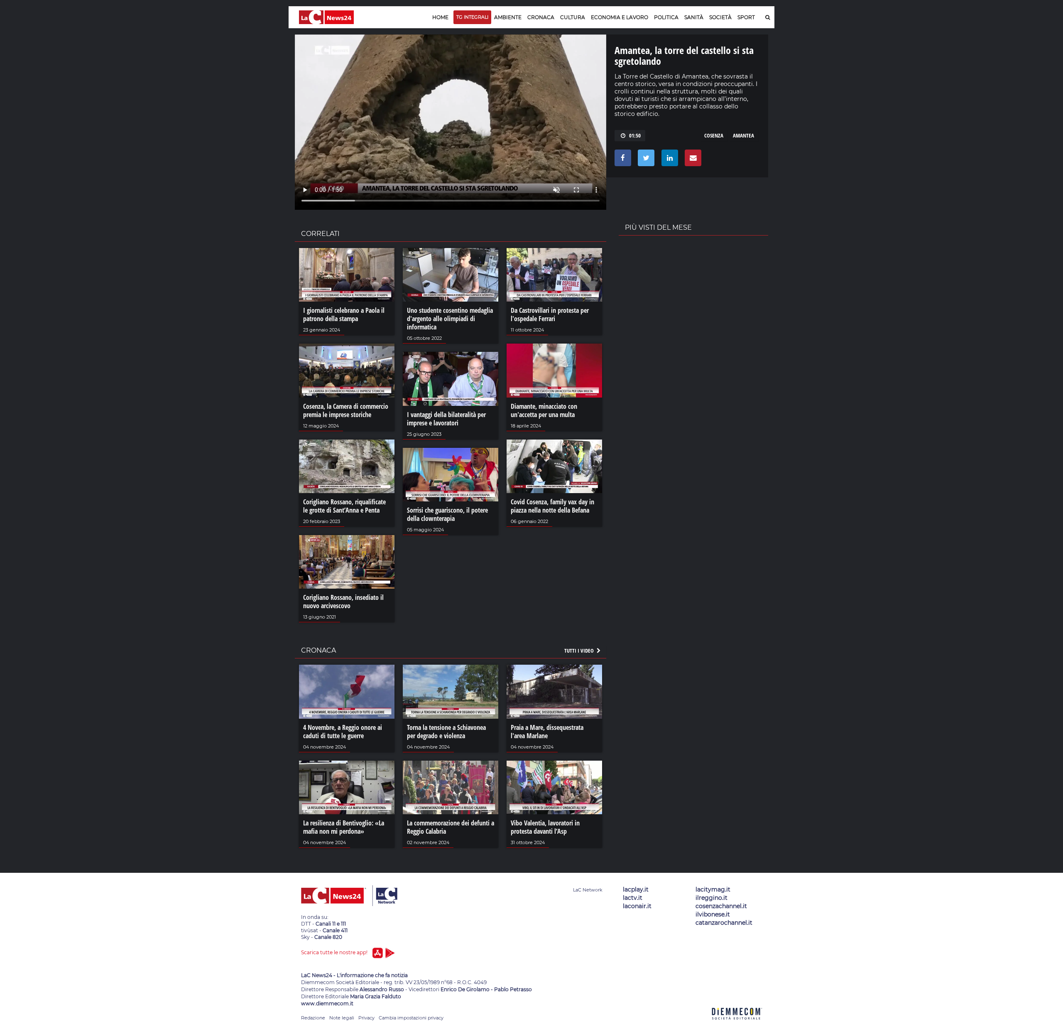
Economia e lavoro (619, 17)
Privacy (366, 1018)
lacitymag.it (713, 889)
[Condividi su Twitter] (645, 160)
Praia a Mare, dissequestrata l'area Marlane (547, 731)
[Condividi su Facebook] (621, 160)
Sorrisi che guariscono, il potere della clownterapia (447, 514)
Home (440, 17)
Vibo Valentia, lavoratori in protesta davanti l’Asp (545, 827)
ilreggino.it (711, 897)
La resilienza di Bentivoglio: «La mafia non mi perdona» (343, 827)
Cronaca (540, 17)
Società (720, 17)
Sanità (693, 17)
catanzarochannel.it (724, 922)
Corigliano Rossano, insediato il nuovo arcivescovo (343, 601)
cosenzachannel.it (721, 906)
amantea (743, 135)
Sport (746, 17)
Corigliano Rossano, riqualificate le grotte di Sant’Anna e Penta (344, 506)
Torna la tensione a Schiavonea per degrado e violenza (446, 731)
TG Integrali (472, 17)
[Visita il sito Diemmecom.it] (737, 1024)
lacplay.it (636, 889)
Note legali (341, 1018)
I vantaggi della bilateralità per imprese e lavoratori (446, 418)
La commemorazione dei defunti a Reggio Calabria (450, 827)
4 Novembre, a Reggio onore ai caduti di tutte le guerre (342, 731)
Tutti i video (579, 650)
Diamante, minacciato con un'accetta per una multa (544, 410)
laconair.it (637, 906)
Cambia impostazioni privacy (411, 1018)
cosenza (713, 135)
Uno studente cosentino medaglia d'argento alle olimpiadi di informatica (450, 319)
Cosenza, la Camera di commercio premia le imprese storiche (345, 410)
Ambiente (508, 17)
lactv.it (632, 897)
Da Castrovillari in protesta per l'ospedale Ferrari (550, 314)
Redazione (313, 1018)
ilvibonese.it (713, 914)
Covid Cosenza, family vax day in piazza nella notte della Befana (552, 506)
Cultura (572, 17)
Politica (666, 17)
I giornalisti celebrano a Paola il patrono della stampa (344, 314)
